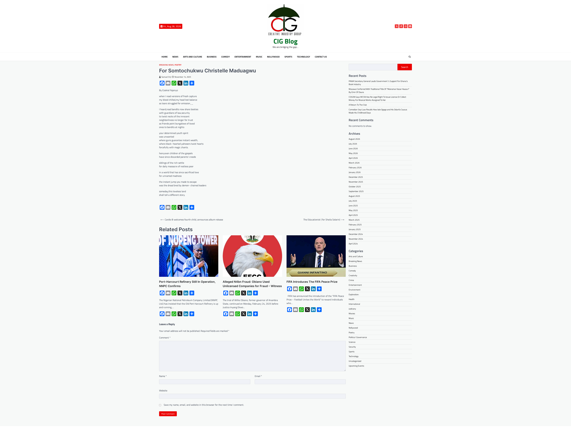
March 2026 (354, 162)
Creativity (353, 275)
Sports (288, 56)
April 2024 (353, 243)
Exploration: (354, 294)
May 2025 (353, 210)
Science (352, 342)
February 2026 (355, 167)
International (354, 304)
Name (163, 376)
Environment (354, 289)
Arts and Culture (192, 56)
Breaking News (166, 65)
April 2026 (353, 158)
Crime (351, 280)
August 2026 (354, 138)
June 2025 (353, 205)
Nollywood (273, 56)
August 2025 (354, 196)
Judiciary (352, 308)
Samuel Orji (166, 77)
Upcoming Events (356, 365)
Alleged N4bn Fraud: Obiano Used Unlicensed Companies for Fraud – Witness (252, 284)
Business (212, 56)
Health (351, 299)
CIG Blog (285, 41)
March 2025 (354, 219)
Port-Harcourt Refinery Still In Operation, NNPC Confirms (187, 284)
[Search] (409, 57)
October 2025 (355, 186)
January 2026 (355, 172)
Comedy (225, 56)
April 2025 (353, 215)
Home (164, 56)
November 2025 (356, 181)
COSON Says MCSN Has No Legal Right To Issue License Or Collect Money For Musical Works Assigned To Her (377, 98)
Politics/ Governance (358, 337)
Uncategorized (355, 361)
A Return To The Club (358, 104)
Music (259, 56)
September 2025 (356, 191)
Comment (165, 337)
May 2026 (353, 153)
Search (404, 67)
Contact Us (321, 56)
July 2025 (353, 200)
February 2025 (355, 224)
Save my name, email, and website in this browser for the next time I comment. (204, 405)
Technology (303, 56)
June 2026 (353, 148)
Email (258, 376)
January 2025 (355, 229)
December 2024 (356, 234)
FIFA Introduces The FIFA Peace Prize (312, 281)
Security (352, 346)
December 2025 (356, 177)
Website (163, 390)
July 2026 (353, 143)
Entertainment (242, 56)
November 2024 (356, 238)
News (175, 56)
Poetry (178, 65)
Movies (352, 313)
